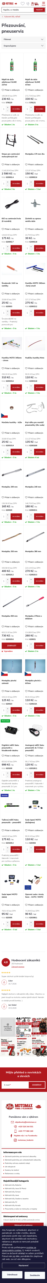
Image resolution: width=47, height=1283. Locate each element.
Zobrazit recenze (17, 967)
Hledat (39, 10)
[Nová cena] (12, 730)
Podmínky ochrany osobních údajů (17, 1163)
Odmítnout (12, 1274)
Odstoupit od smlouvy (23, 1225)
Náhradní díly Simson (13, 1192)
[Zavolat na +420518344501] (28, 3)
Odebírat (37, 1085)
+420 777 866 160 (25, 1131)
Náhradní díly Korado (12, 1205)
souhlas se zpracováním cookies (19, 1249)
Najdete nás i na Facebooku (25, 1135)
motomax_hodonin (25, 1140)
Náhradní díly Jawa (12, 1195)
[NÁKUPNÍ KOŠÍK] (38, 3)
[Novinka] (12, 805)
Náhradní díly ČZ (11, 1202)
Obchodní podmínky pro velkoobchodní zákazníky (23, 1160)
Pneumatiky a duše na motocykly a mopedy (21, 1209)
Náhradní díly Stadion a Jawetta (16, 1199)
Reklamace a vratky (12, 1173)
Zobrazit (11, 645)
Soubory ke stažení (12, 1170)
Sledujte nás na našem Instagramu (8, 1028)
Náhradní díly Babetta (13, 1185)
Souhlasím (35, 1275)
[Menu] (43, 3)
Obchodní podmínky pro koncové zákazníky (20, 1156)
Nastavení (23, 1265)
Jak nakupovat (10, 1167)
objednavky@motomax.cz (25, 1122)
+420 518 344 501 (25, 1126)
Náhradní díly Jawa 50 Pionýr (15, 1188)
